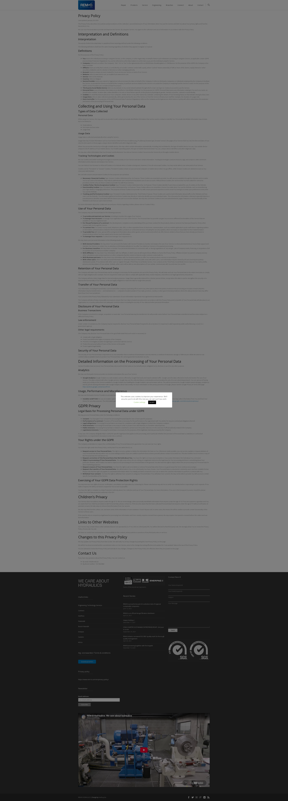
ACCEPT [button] (152, 402)
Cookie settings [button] (139, 402)
